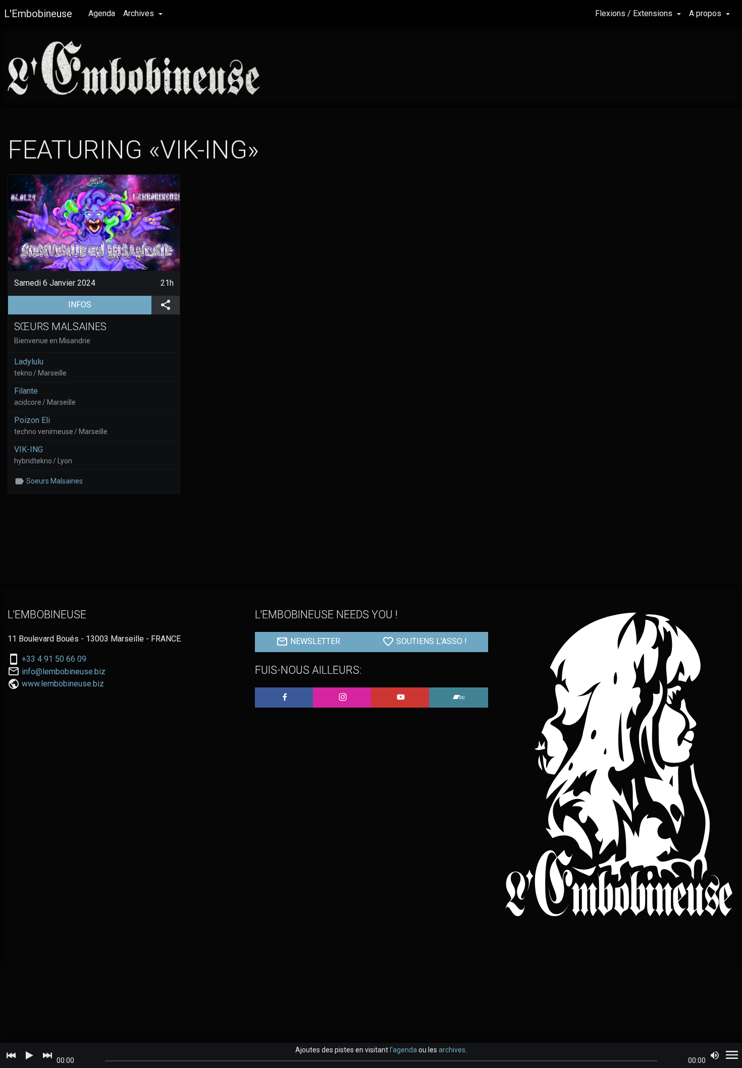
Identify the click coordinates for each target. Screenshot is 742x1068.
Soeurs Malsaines (54, 481)
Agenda (101, 13)
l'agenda (403, 1050)
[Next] (47, 1055)
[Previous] (11, 1055)
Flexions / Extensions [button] (634, 13)
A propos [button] (706, 13)
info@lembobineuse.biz (63, 672)
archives (452, 1050)
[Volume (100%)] (715, 1055)
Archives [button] (139, 13)
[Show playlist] (732, 1055)
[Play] (29, 1055)
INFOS (109, 304)
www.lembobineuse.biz (63, 683)
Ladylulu (28, 361)
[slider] (381, 1060)
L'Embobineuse (38, 14)
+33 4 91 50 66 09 (54, 659)
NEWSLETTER (314, 641)
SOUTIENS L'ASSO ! (430, 641)
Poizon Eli (32, 420)
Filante (26, 391)
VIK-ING (28, 449)
